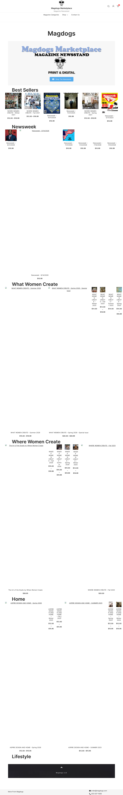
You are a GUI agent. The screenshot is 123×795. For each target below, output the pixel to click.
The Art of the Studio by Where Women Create (25, 590)
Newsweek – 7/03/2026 (112, 144)
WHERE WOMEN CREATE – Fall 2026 (51, 457)
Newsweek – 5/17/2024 (109, 117)
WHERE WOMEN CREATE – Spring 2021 (90, 113)
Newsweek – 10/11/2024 (51, 116)
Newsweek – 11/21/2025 (71, 112)
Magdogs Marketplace (61, 8)
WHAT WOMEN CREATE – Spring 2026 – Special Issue (68, 433)
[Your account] (113, 6)
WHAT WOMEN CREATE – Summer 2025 (111, 299)
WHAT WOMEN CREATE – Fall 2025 (102, 299)
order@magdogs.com (99, 791)
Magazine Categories (51, 15)
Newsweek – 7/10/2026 (97, 144)
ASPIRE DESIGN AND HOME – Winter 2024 (118, 614)
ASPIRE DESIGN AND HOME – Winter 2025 (51, 614)
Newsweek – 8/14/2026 (39, 275)
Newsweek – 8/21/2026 (11, 144)
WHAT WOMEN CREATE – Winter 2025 (94, 299)
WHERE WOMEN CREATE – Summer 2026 (59, 459)
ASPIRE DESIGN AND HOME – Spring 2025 (110, 614)
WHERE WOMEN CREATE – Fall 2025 (101, 590)
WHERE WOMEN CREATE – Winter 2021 (13, 113)
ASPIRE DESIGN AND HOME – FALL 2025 (59, 613)
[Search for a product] (108, 6)
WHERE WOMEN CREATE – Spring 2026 (67, 458)
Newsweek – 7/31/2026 (68, 144)
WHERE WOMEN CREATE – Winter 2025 (75, 458)
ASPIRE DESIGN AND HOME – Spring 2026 (25, 747)
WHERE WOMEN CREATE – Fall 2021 (32, 112)
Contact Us (75, 15)
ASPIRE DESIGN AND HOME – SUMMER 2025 (85, 747)
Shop (64, 15)
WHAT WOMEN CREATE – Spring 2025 (119, 299)
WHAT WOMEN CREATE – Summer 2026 (25, 433)
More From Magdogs (15, 792)
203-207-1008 (96, 794)
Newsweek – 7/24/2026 (83, 144)
